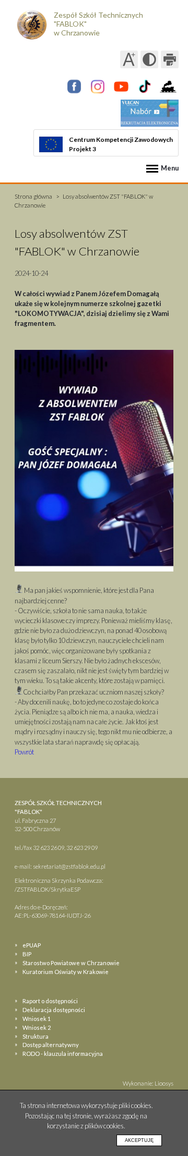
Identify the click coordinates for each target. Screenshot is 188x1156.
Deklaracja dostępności (53, 1009)
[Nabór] (150, 113)
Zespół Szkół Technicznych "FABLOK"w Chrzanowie (98, 23)
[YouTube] (121, 86)
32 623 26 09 (48, 847)
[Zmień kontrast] (149, 59)
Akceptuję (139, 1140)
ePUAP (31, 945)
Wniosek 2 (36, 1027)
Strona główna (33, 196)
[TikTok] (144, 86)
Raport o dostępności (50, 1000)
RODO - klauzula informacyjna (62, 1053)
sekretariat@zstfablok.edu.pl (69, 866)
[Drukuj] (170, 59)
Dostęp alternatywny (50, 1044)
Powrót (24, 752)
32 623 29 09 (82, 847)
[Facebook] (74, 86)
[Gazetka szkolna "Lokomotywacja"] (168, 86)
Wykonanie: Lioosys (148, 1083)
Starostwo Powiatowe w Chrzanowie (71, 962)
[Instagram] (97, 86)
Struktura (35, 1036)
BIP (26, 954)
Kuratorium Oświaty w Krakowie (65, 971)
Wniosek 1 (36, 1018)
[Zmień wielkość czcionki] (129, 59)
